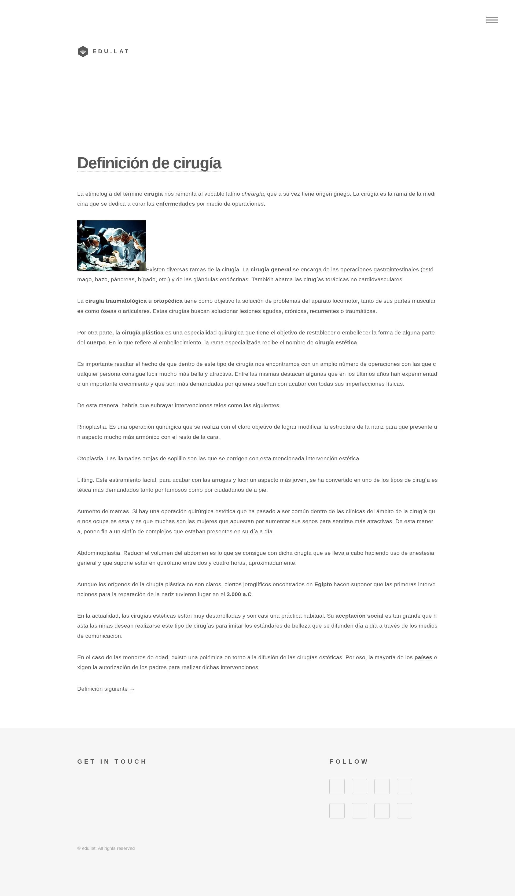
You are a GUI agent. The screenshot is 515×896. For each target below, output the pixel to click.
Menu (492, 20)
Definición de (149, 163)
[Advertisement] (257, 112)
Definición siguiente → (106, 689)
